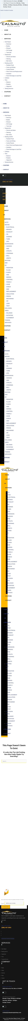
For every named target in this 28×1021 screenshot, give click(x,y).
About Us (7, 34)
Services (7, 38)
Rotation (8, 84)
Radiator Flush (10, 65)
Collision (7, 78)
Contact (7, 96)
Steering (8, 58)
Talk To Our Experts (5, 925)
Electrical (8, 44)
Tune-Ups (8, 52)
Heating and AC (9, 63)
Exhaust (8, 48)
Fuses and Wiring (10, 67)
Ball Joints (9, 61)
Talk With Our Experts (8, 179)
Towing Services (9, 88)
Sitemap (22, 1019)
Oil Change (9, 50)
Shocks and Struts (11, 56)
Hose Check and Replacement (14, 71)
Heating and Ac (4, 951)
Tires (6, 80)
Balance (8, 82)
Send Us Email (6, 1010)
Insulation (8, 73)
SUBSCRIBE (5, 906)
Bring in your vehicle (7, 986)
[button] (14, 101)
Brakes (8, 46)
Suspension (8, 54)
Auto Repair (8, 41)
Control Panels (10, 69)
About (2, 970)
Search (2, 903)
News (2, 975)
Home (6, 30)
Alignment (8, 86)
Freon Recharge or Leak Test (13, 75)
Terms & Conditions (14, 1019)
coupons (7, 91)
